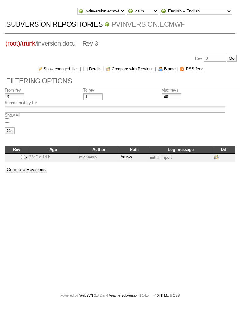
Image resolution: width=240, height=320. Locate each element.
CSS (176, 295)
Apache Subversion (123, 295)
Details (95, 69)
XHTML (163, 295)
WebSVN (86, 295)
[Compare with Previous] (218, 157)
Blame (170, 69)
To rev (88, 90)
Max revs (170, 90)
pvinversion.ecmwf (148, 24)
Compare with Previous (133, 69)
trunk (28, 43)
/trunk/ (126, 157)
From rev (13, 90)
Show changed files (61, 69)
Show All (12, 115)
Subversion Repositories (54, 24)
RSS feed (194, 69)
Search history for (21, 102)
